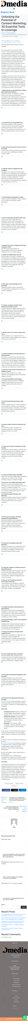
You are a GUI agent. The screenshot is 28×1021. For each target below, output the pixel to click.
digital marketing (19, 783)
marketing (14, 785)
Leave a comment (17, 42)
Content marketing (8, 743)
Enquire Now (7, 12)
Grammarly (4, 701)
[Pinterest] (23, 1013)
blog (17, 40)
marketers (4, 51)
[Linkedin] (15, 1013)
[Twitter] (19, 1013)
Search (3, 904)
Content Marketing (7, 42)
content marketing (9, 783)
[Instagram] (10, 1013)
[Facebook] (6, 1013)
